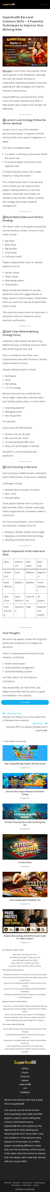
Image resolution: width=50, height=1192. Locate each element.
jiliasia (25, 1072)
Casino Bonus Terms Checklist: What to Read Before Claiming (25, 1006)
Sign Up (36, 1185)
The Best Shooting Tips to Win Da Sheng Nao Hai (25, 823)
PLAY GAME (25, 702)
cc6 (25, 1088)
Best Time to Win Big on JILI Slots (25, 954)
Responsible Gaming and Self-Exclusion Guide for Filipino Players (25, 937)
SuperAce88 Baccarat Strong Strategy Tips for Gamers (25, 1020)
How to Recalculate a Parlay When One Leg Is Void (25, 1046)
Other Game (27, 1185)
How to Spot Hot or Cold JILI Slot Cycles (25, 963)
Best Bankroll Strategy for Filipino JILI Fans (25, 957)
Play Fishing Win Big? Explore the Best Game (25, 763)
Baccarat (7, 70)
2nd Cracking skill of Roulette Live (24, 900)
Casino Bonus (15, 1185)
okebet (24, 1080)
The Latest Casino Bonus (13, 970)
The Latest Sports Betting (13, 1024)
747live (25, 1068)
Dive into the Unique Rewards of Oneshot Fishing (25, 793)
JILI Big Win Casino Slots (13, 950)
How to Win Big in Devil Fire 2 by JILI (25, 960)
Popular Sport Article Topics (15, 1001)
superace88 (25, 1084)
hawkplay (25, 1092)
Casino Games (27, 1183)
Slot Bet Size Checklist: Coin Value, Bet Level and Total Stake (25, 974)
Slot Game (7, 1183)
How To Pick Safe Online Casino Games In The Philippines (25, 1014)
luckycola (25, 1076)
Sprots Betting (39, 1183)
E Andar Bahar (25, 862)
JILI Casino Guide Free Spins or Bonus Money (25, 966)
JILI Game (16, 1183)
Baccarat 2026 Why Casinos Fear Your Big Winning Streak (25, 1017)
